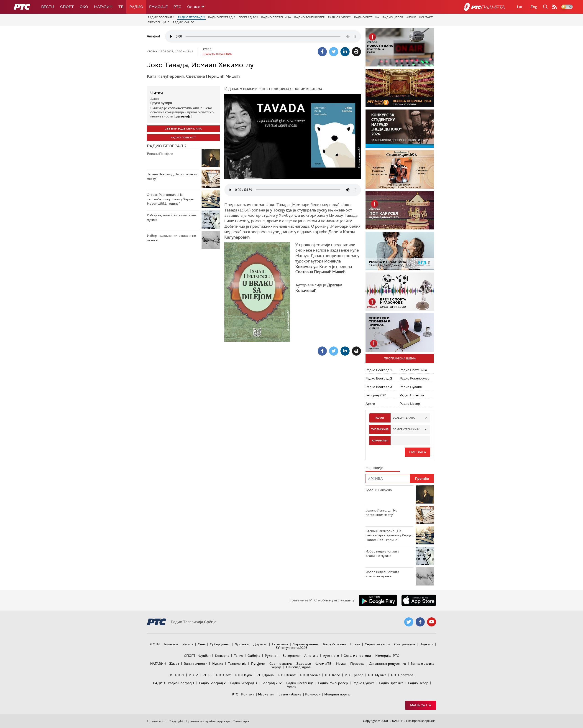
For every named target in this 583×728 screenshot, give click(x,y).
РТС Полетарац (403, 675)
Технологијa (237, 664)
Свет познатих (280, 664)
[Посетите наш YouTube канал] (431, 621)
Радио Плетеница (276, 17)
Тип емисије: (380, 429)
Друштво (260, 644)
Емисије (158, 6)
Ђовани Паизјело (160, 154)
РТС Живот (287, 675)
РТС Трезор (354, 675)
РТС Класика (310, 675)
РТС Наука (243, 675)
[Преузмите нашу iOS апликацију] (418, 600)
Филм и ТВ (323, 664)
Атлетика (311, 656)
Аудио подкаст (183, 137)
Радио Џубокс (339, 17)
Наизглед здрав (298, 667)
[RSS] (554, 7)
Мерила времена (306, 644)
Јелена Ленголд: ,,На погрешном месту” (172, 176)
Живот (174, 664)
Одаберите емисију (406, 429)
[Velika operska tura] (400, 88)
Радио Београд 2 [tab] (167, 146)
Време (355, 644)
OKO (84, 6)
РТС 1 (179, 675)
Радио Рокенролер (309, 17)
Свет (201, 644)
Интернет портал (337, 694)
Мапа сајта (420, 705)
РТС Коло (332, 675)
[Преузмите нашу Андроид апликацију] (378, 600)
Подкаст (426, 644)
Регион (187, 644)
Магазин (103, 6)
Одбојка (254, 656)
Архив (411, 17)
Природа (357, 664)
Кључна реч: (380, 440)
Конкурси (312, 694)
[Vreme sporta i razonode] (400, 291)
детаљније (183, 116)
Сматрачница (404, 644)
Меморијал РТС (387, 656)
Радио (136, 6)
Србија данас (220, 644)
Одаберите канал (404, 417)
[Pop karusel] (400, 210)
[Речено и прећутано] (400, 251)
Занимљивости (195, 664)
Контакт (426, 17)
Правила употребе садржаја (208, 721)
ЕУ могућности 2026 (291, 648)
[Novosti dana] (400, 47)
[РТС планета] (484, 7)
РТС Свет (223, 675)
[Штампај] (356, 51)
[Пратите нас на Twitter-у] (408, 621)
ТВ (120, 6)
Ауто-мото (331, 656)
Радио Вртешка (366, 17)
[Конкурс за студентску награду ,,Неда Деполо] (400, 128)
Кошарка (222, 656)
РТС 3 (207, 675)
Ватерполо (291, 656)
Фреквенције (158, 22)
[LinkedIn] (345, 51)
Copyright (176, 721)
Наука (341, 664)
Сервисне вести (377, 644)
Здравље (303, 664)
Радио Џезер (392, 17)
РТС (177, 6)
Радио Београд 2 (191, 17)
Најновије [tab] (374, 467)
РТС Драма (265, 675)
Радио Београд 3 (221, 17)
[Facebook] (322, 51)
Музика (217, 664)
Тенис (238, 656)
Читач (156, 93)
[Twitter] (333, 51)
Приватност (156, 721)
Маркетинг (266, 694)
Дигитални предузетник (387, 664)
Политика (170, 644)
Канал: (380, 417)
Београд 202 (248, 17)
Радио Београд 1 (161, 17)
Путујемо (258, 664)
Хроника (242, 644)
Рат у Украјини (334, 644)
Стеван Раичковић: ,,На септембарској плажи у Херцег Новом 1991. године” (170, 199)
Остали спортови (357, 656)
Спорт (67, 6)
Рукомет (271, 656)
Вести (47, 6)
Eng (534, 6)
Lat (519, 6)
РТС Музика (377, 675)
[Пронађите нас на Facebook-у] (420, 621)
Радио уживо (183, 22)
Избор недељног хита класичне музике (171, 217)
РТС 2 (193, 675)
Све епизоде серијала (183, 128)
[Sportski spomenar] (400, 332)
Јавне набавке (290, 694)
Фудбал (204, 656)
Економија (280, 644)
